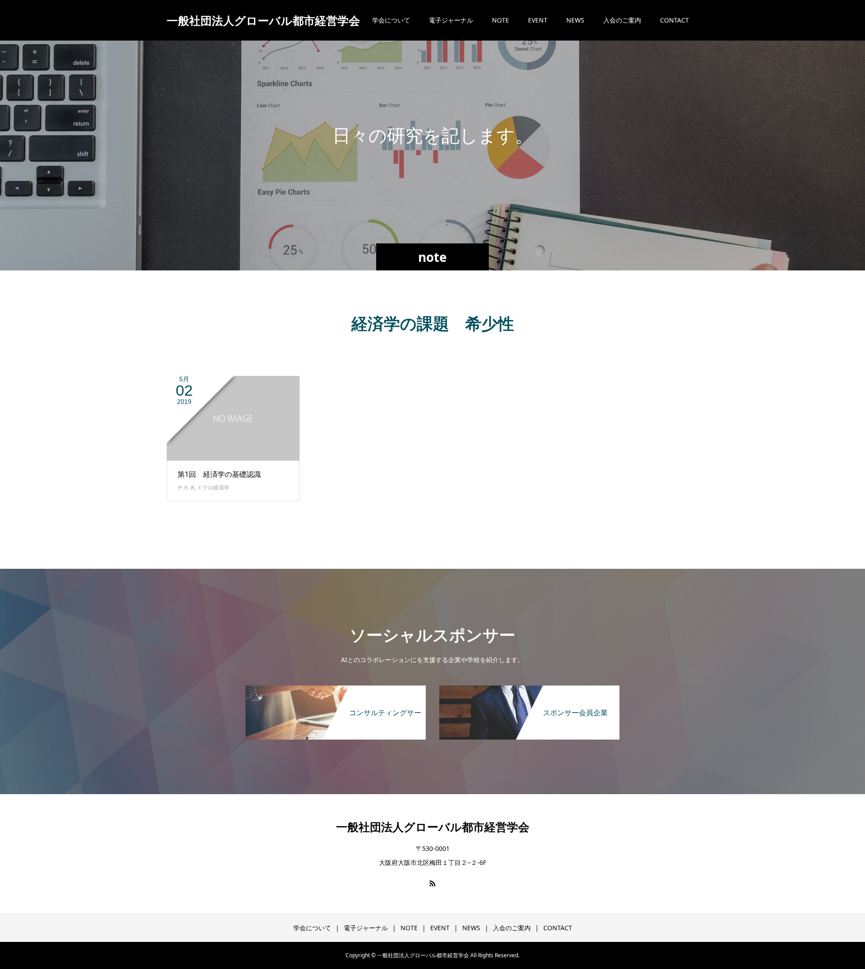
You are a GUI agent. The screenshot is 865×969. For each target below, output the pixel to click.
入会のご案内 (622, 20)
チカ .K (186, 487)
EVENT (537, 20)
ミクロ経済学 (213, 487)
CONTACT (674, 20)
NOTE (500, 20)
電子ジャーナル (451, 20)
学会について (391, 20)
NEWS (575, 20)
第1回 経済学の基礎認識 (219, 474)
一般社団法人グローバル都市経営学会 (263, 20)
